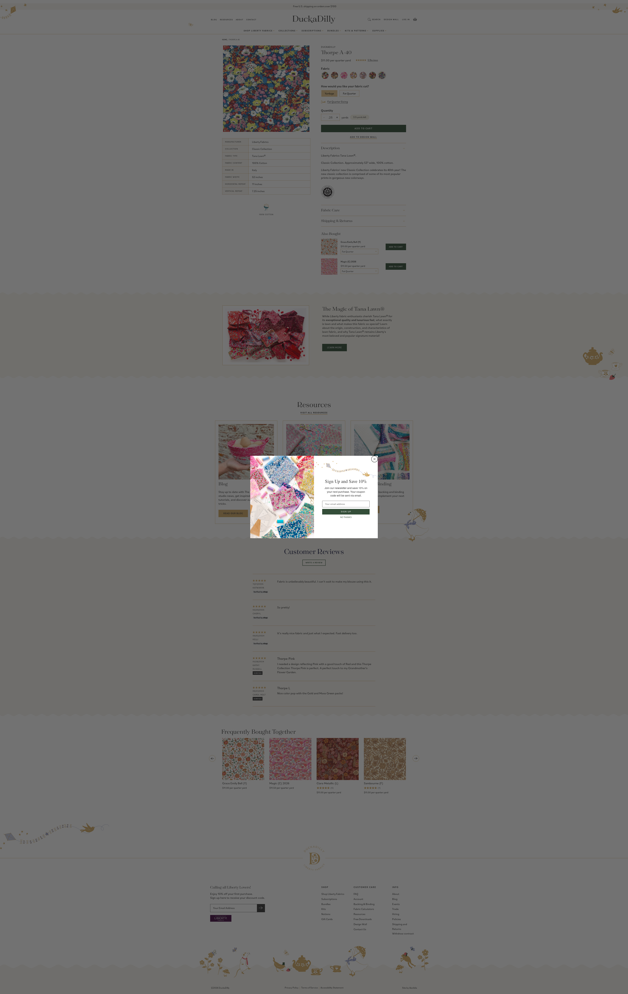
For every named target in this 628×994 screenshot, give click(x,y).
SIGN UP (346, 512)
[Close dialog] (374, 459)
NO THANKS (346, 517)
